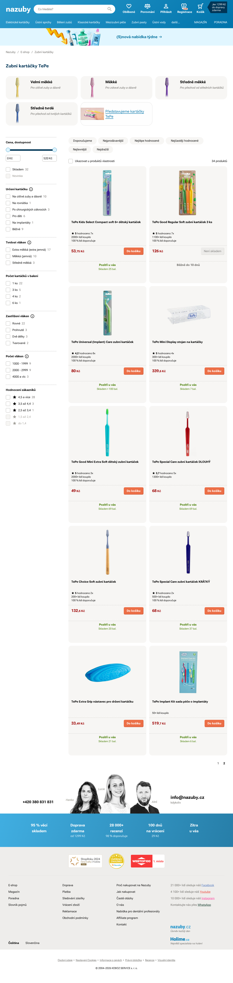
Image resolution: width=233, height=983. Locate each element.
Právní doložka (133, 960)
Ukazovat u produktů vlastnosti (95, 161)
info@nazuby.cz (187, 797)
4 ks (16, 296)
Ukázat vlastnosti (105, 279)
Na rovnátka (21, 203)
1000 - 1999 (21, 363)
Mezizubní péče (116, 22)
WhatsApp (204, 905)
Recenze (149, 960)
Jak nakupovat (125, 891)
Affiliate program (127, 918)
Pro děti (18, 216)
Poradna (13, 898)
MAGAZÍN (200, 22)
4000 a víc (20, 376)
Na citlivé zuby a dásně (29, 196)
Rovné (18, 323)
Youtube (205, 891)
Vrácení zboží (71, 905)
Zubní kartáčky (44, 52)
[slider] (8, 150)
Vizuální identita (166, 960)
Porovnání (148, 12)
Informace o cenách (111, 960)
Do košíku (134, 251)
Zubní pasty (139, 22)
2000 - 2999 (21, 370)
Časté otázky (124, 898)
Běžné (17, 229)
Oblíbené (129, 12)
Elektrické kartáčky (17, 22)
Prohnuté (19, 330)
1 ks (17, 283)
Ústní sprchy (43, 22)
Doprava (67, 885)
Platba (66, 891)
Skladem (20, 169)
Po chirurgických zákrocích (31, 209)
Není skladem (212, 251)
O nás (120, 905)
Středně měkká (23, 262)
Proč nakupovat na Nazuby (133, 885)
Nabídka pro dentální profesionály (138, 911)
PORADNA (220, 22)
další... (175, 22)
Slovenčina (32, 943)
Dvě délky (19, 336)
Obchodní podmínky (75, 918)
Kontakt (121, 924)
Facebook (208, 885)
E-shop (25, 52)
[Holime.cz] (198, 939)
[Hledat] (109, 9)
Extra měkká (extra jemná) (31, 249)
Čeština (13, 943)
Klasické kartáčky (89, 22)
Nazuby (10, 52)
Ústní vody (159, 22)
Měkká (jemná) (24, 256)
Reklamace (69, 911)
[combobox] (74, 9)
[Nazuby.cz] (18, 9)
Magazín (14, 891)
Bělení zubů (64, 22)
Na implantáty (22, 222)
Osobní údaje (65, 960)
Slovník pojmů (17, 905)
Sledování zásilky (73, 898)
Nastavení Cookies (86, 960)
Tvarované (20, 343)
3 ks (16, 290)
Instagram (208, 898)
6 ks (16, 303)
